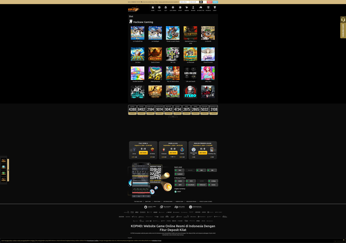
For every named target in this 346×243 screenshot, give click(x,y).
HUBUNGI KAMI (179, 201)
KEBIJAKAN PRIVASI (191, 201)
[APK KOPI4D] (3, 179)
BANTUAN (148, 201)
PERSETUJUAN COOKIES (205, 201)
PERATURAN (157, 201)
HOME (152, 10)
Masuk (210, 2)
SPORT (180, 10)
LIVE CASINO (173, 10)
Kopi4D (130, 237)
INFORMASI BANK (167, 201)
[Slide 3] (173, 157)
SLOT (165, 10)
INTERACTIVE (200, 10)
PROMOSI (208, 10)
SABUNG (187, 10)
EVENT (215, 10)
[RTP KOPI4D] (3, 160)
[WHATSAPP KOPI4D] (3, 173)
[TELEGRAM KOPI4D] (3, 166)
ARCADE (193, 10)
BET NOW (143, 152)
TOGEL (159, 10)
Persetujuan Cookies (93, 240)
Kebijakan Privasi (156, 240)
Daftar (215, 2)
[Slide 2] (172, 157)
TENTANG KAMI (138, 201)
